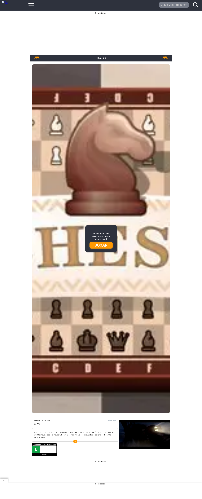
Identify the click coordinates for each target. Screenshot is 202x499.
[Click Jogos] (6, 3)
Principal (37, 420)
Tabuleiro (47, 420)
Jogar (101, 245)
